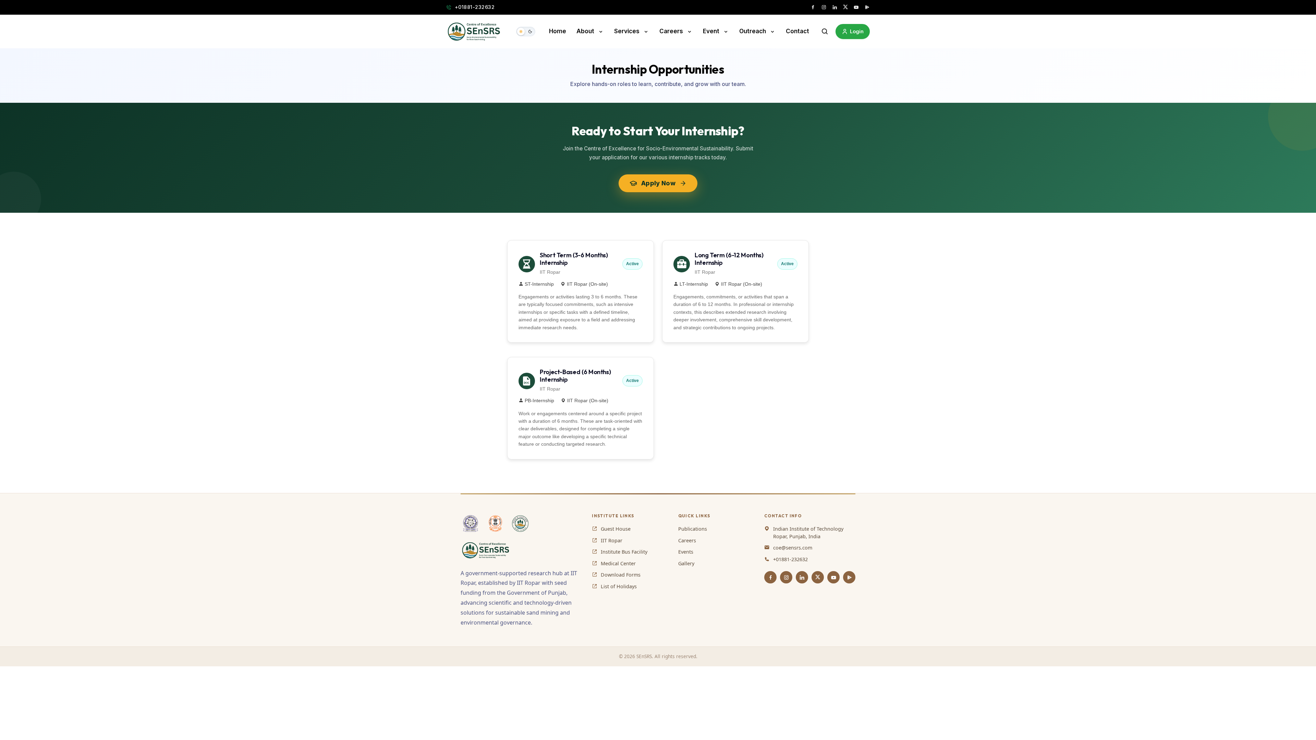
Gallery (686, 563)
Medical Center (618, 563)
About (585, 31)
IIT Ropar (611, 540)
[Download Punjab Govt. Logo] (495, 523)
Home (557, 31)
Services (626, 31)
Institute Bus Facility (624, 551)
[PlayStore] (849, 577)
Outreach (752, 31)
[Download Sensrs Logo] (487, 550)
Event (711, 31)
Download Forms (621, 574)
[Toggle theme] (525, 31)
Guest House (616, 529)
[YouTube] (833, 577)
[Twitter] (818, 577)
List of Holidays (619, 586)
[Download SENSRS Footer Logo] (520, 523)
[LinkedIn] (802, 577)
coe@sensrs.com (792, 547)
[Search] (824, 31)
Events (685, 551)
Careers (671, 31)
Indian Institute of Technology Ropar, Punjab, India (808, 533)
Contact (797, 31)
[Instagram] (786, 577)
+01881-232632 (475, 7)
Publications (692, 529)
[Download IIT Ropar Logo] (470, 523)
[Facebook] (770, 577)
